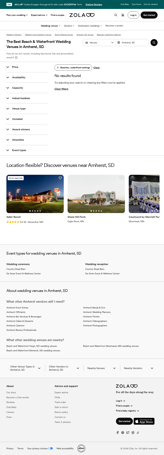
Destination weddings (89, 25)
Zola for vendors (151, 4)
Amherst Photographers (95, 325)
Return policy (61, 412)
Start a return (61, 407)
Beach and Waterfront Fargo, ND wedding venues (31, 346)
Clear (96, 67)
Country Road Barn (16, 269)
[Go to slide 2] (32, 211)
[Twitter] (127, 433)
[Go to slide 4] (37, 211)
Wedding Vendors (13, 35)
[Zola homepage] (82, 15)
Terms (79, 4)
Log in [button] (133, 15)
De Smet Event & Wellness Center (23, 273)
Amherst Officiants (15, 312)
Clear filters (61, 88)
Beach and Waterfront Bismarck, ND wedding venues (33, 350)
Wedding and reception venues (38, 35)
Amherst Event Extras (17, 307)
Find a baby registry (126, 410)
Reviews (10, 402)
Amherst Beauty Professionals (21, 330)
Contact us (60, 417)
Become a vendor (114, 25)
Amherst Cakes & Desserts (19, 321)
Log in (119, 400)
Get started (124, 421)
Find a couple (57, 15)
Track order (60, 402)
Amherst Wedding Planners (97, 312)
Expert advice (38, 15)
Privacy (9, 448)
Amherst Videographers (95, 321)
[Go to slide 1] (30, 211)
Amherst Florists (91, 316)
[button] (112, 42)
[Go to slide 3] (35, 211)
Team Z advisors (63, 422)
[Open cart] (122, 15)
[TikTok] (138, 433)
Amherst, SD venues (84, 35)
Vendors (68, 25)
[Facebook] (117, 433)
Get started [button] (149, 15)
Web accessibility (65, 448)
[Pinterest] (122, 433)
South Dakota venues (64, 35)
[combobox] (132, 42)
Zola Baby (125, 4)
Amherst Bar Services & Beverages (23, 316)
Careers (10, 412)
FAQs (57, 397)
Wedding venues (49, 25)
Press (9, 417)
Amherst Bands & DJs (94, 307)
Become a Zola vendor (17, 397)
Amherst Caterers (15, 325)
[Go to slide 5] (40, 211)
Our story (11, 392)
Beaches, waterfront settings (109, 35)
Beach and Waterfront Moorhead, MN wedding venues (111, 346)
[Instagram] (133, 433)
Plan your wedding (15, 15)
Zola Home (136, 4)
